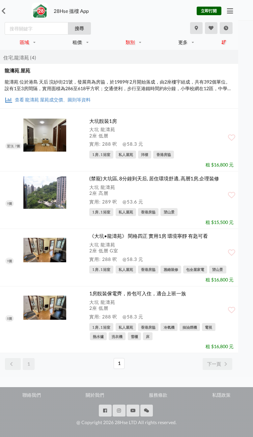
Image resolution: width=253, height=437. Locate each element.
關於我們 (95, 395)
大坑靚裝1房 (103, 121)
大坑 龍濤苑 (102, 129)
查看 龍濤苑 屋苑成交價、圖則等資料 (52, 99)
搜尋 (79, 28)
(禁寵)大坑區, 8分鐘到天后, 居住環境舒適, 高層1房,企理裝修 (154, 178)
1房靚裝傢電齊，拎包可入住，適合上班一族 (137, 293)
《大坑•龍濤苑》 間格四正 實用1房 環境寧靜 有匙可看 (148, 236)
